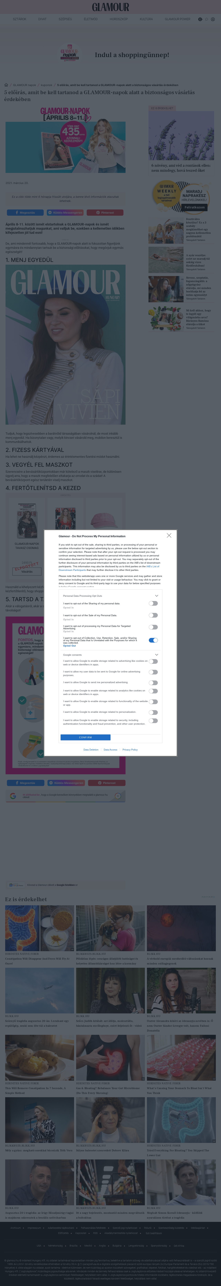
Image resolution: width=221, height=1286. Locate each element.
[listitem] (110, 596)
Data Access (110, 749)
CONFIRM (85, 737)
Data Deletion (91, 749)
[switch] (153, 603)
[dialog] (110, 643)
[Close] (170, 536)
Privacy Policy (130, 749)
